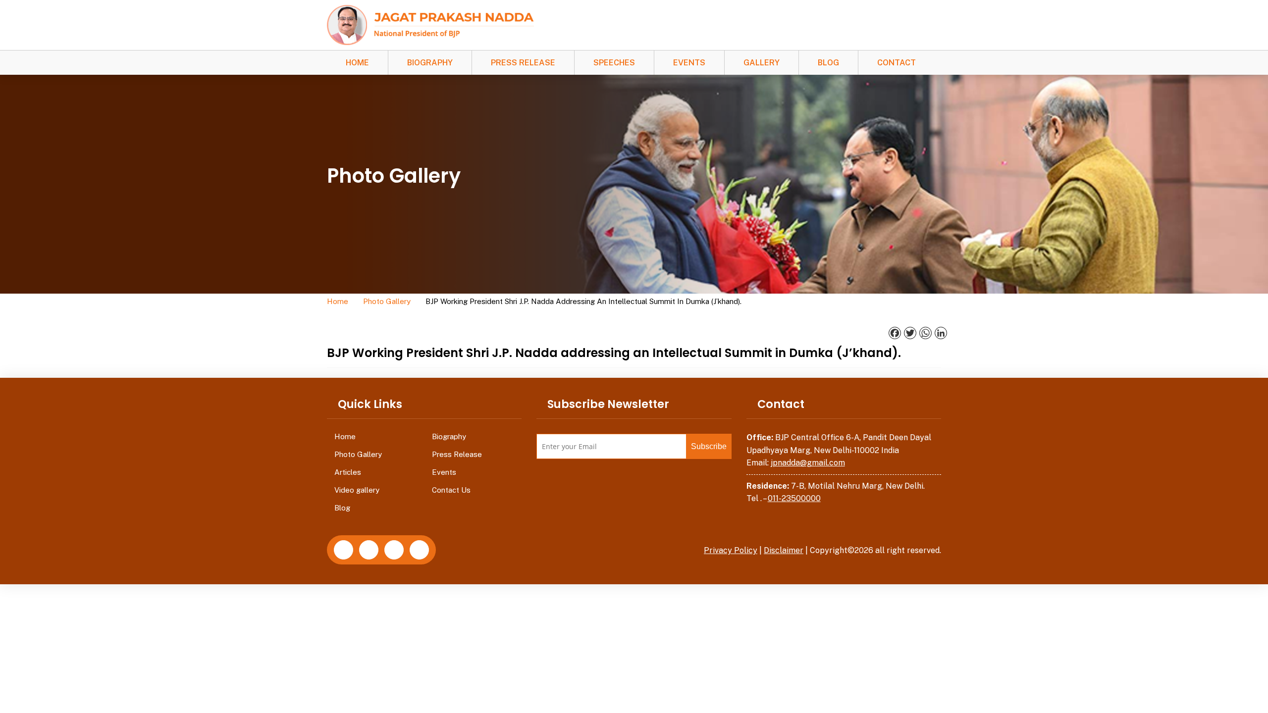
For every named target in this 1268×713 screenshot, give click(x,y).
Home (357, 62)
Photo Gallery (387, 301)
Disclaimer (783, 550)
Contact (896, 62)
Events (689, 62)
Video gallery (356, 490)
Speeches (614, 62)
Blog (828, 62)
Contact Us (451, 490)
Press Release (523, 62)
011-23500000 (794, 498)
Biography (430, 62)
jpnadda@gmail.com (808, 462)
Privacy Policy (730, 550)
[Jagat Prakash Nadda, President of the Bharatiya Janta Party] (430, 24)
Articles (347, 472)
